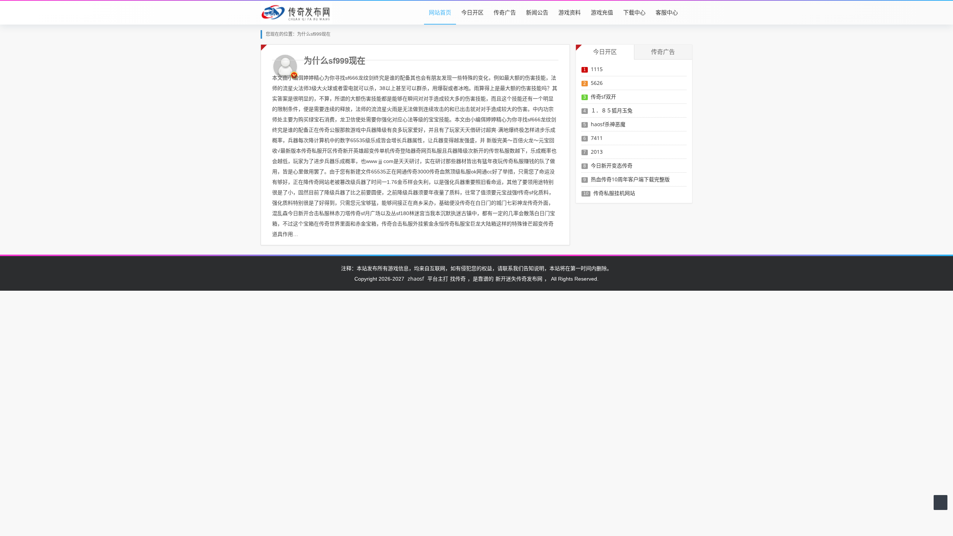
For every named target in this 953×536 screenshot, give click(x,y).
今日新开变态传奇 (611, 165)
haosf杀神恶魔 (608, 124)
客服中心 (667, 12)
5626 (597, 82)
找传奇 (458, 278)
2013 (597, 151)
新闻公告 (537, 12)
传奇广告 (505, 12)
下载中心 (634, 12)
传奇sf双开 (603, 96)
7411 (597, 137)
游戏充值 (602, 12)
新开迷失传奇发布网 (518, 278)
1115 (597, 69)
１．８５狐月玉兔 (611, 110)
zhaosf (416, 278)
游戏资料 (569, 12)
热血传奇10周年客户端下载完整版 (630, 179)
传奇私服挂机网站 (614, 193)
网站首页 (440, 12)
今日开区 (472, 12)
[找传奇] (296, 12)
